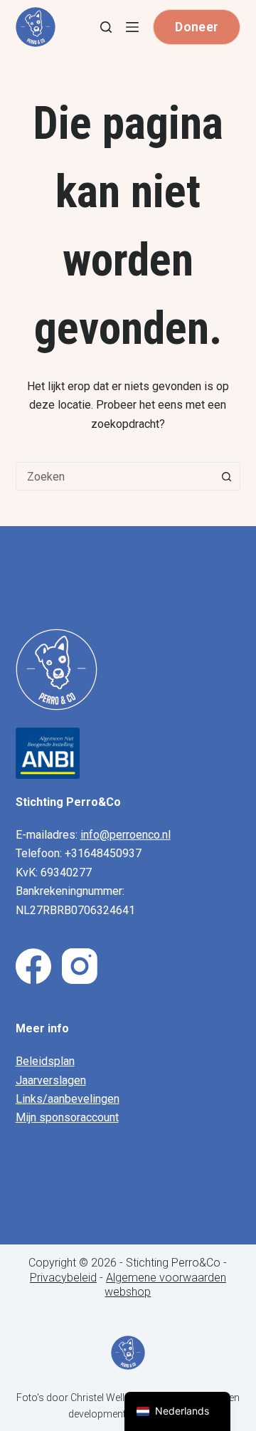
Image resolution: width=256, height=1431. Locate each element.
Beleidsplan (45, 1061)
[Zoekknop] (226, 476)
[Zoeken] (106, 27)
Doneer (196, 26)
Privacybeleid (63, 1277)
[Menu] (132, 27)
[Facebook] (33, 966)
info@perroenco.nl (125, 835)
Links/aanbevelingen (67, 1099)
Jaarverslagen (51, 1080)
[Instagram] (79, 966)
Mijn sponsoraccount (67, 1117)
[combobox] (114, 476)
